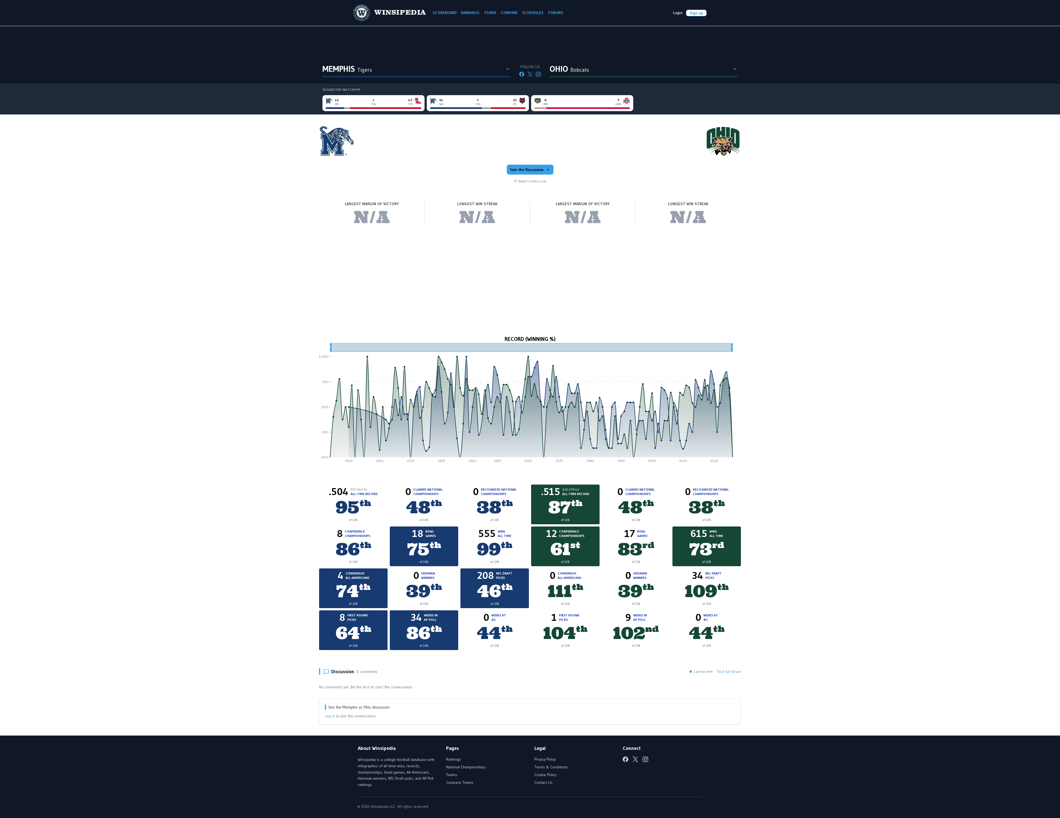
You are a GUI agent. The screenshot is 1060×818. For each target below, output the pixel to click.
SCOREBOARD (445, 12)
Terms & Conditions (551, 766)
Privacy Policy (545, 759)
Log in (330, 715)
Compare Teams (459, 782)
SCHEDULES (533, 12)
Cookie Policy (545, 774)
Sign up (696, 12)
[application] (530, 405)
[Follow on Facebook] (521, 74)
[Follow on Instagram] (538, 74)
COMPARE (509, 12)
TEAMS (490, 12)
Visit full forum (729, 671)
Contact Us (543, 782)
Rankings (453, 759)
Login (678, 12)
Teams (451, 774)
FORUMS (555, 12)
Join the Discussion (527, 169)
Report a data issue (532, 181)
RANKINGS (470, 12)
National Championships (466, 766)
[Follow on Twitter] (530, 74)
